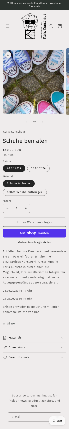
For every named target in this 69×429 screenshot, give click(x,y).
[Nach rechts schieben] (43, 122)
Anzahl (7, 200)
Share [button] (11, 323)
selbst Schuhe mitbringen (25, 192)
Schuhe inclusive (19, 183)
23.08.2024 (38, 168)
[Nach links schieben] (26, 122)
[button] (7, 26)
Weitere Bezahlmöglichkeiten (34, 242)
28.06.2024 (14, 168)
